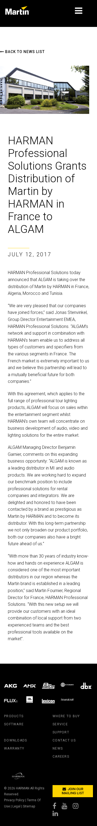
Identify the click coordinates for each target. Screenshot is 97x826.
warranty (14, 748)
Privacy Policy (14, 800)
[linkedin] (58, 815)
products (13, 716)
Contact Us (64, 740)
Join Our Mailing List (73, 791)
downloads (15, 740)
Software (14, 724)
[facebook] (57, 807)
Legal (16, 806)
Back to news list (24, 52)
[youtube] (67, 807)
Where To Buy (66, 716)
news (58, 748)
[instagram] (78, 807)
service (60, 724)
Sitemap (29, 806)
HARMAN (22, 788)
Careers (61, 756)
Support (61, 732)
